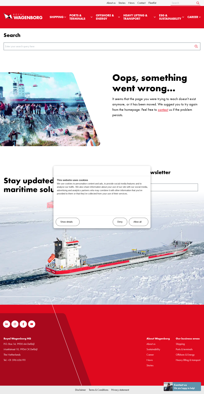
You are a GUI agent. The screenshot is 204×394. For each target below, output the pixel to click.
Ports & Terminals (77, 17)
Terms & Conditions (98, 389)
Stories (121, 2)
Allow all (137, 221)
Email (112, 181)
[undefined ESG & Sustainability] (183, 17)
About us (111, 2)
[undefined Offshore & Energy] (119, 17)
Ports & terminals (184, 349)
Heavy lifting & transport (135, 17)
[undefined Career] (199, 17)
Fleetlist (152, 2)
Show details (66, 221)
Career (192, 17)
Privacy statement (120, 389)
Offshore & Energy (105, 17)
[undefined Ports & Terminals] (91, 17)
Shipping (56, 17)
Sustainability (153, 349)
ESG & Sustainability (170, 17)
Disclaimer (80, 389)
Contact (141, 2)
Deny (120, 221)
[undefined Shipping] (65, 17)
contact (163, 109)
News (131, 2)
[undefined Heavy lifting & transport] (154, 17)
